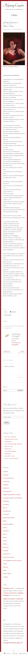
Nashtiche (8, 449)
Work (4, 570)
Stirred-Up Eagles (10, 451)
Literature (6, 514)
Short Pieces (6, 554)
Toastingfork (17, 29)
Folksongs (6, 501)
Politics (5, 544)
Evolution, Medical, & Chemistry (12, 498)
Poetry (5, 540)
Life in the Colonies (11, 458)
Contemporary (7, 491)
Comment (19, 377)
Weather (5, 567)
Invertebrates (7, 511)
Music (5, 521)
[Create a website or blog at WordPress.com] (14, 651)
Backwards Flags (21, 352)
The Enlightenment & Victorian (12, 560)
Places (5, 534)
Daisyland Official (13, 66)
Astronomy (6, 481)
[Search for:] (10, 390)
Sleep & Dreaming (8, 557)
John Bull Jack (9, 456)
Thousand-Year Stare (11, 439)
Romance (6, 547)
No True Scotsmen (10, 436)
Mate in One (8, 446)
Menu (15, 15)
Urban (5, 563)
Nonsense (6, 531)
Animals (5, 471)
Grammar (6, 504)
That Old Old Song (7, 352)
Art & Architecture (8, 478)
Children (5, 484)
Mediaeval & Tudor (8, 517)
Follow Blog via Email (9, 404)
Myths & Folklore (8, 524)
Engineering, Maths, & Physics (12, 494)
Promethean (8, 441)
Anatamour (8, 453)
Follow (7, 422)
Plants (5, 537)
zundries (5, 577)
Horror (5, 508)
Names (5, 527)
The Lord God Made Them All (13, 444)
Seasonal (5, 550)
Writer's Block (7, 573)
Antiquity (6, 475)
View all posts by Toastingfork (16, 343)
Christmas (6, 488)
